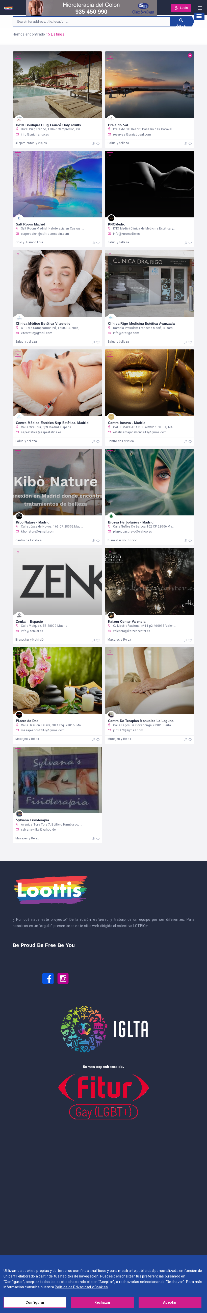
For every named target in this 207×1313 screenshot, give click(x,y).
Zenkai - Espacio (29, 621)
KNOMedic (116, 224)
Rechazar (102, 1302)
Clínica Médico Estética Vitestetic (43, 323)
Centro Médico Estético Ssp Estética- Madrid (52, 423)
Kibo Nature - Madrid (33, 522)
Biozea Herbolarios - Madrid (131, 522)
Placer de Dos (27, 721)
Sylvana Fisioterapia (32, 820)
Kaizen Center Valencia (126, 621)
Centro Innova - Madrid (126, 423)
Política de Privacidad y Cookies (81, 1287)
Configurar (34, 1302)
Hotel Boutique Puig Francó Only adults (48, 125)
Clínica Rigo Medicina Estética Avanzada (141, 323)
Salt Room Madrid (30, 224)
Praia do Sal (118, 125)
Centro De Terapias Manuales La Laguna (140, 721)
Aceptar (170, 1302)
